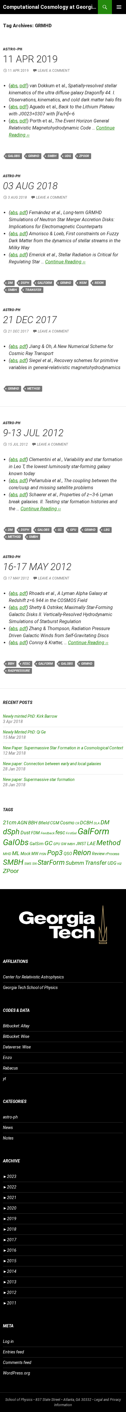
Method (33, 388)
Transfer (33, 290)
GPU (73, 530)
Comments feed (17, 1362)
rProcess (112, 854)
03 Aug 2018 (30, 186)
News (8, 1127)
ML (16, 853)
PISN (42, 854)
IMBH (71, 844)
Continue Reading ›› (65, 262)
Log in (8, 1341)
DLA (97, 823)
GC (60, 530)
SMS (27, 864)
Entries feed (13, 1352)
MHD (7, 854)
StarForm (51, 862)
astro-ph (12, 49)
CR (77, 823)
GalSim (37, 843)
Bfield (43, 823)
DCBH (86, 823)
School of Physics (19, 1400)
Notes (8, 1138)
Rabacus (10, 1068)
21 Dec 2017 (30, 319)
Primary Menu (119, 7)
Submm (75, 863)
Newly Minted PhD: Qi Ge (24, 732)
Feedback (48, 833)
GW (63, 844)
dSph (25, 283)
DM (10, 283)
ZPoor (84, 156)
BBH (11, 664)
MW (34, 853)
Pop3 (55, 853)
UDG (68, 156)
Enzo (7, 1057)
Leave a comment (54, 71)
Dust (25, 832)
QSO (68, 853)
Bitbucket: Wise (16, 1036)
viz (119, 864)
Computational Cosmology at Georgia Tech (50, 7)
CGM (54, 823)
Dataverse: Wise (17, 1047)
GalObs (14, 156)
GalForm (45, 283)
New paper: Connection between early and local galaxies (52, 763)
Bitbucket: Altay (16, 1026)
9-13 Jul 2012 (33, 433)
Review (98, 853)
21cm (9, 822)
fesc (26, 664)
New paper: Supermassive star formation (39, 779)
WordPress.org (16, 1373)
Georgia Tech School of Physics (30, 987)
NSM (82, 283)
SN (34, 864)
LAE (91, 843)
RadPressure (19, 671)
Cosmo (67, 823)
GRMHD (33, 156)
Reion (99, 283)
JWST (81, 843)
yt (4, 1078)
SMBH (52, 156)
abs (14, 85)
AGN (22, 823)
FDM (35, 832)
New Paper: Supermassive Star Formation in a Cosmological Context (63, 748)
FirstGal (71, 833)
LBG (107, 530)
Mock (25, 853)
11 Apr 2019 (30, 59)
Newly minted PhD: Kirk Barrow (30, 716)
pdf (23, 85)
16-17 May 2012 (37, 566)
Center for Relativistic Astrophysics (33, 977)
